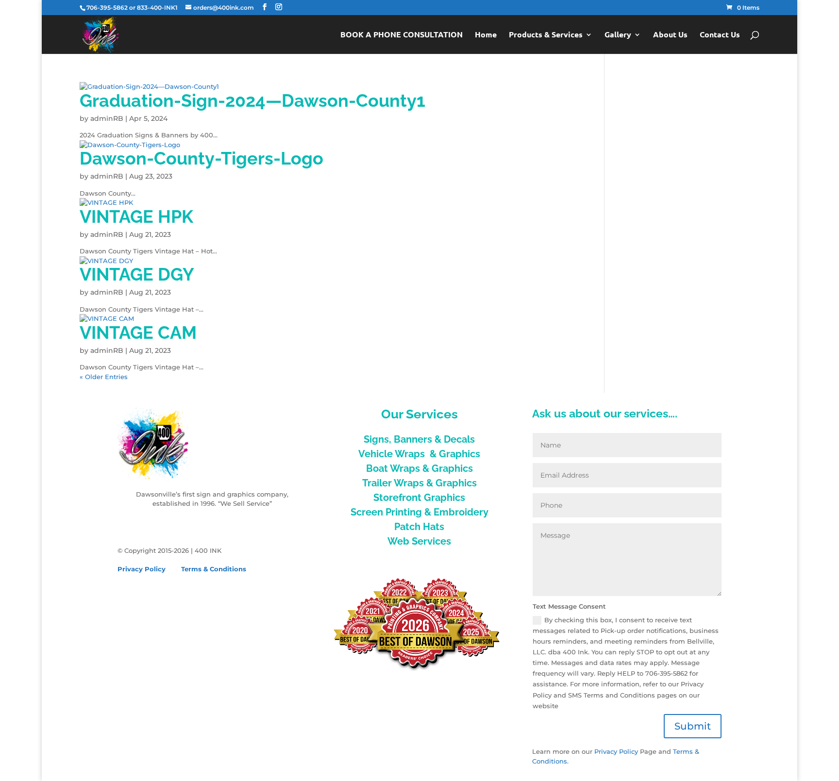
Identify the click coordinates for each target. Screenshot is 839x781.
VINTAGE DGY (137, 274)
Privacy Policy (141, 569)
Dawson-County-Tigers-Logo (201, 158)
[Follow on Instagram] (144, 525)
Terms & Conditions (213, 569)
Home (486, 35)
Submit (692, 726)
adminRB (106, 118)
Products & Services (546, 35)
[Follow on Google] (183, 525)
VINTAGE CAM (138, 332)
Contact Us (720, 35)
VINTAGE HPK (136, 216)
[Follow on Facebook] (125, 525)
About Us (670, 35)
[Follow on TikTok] (164, 525)
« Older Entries (104, 377)
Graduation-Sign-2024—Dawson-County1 (252, 100)
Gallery (617, 35)
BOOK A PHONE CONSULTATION (401, 35)
